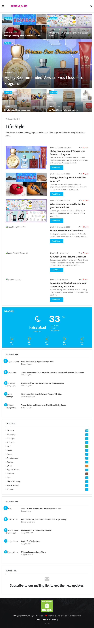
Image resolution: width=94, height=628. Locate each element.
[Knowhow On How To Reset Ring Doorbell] (12, 533)
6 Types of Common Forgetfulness (33, 552)
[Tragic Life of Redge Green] (12, 544)
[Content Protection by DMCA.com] (47, 612)
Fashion (7, 43)
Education (11, 442)
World (9, 466)
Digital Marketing (13, 482)
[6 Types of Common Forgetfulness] (12, 555)
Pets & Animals (13, 485)
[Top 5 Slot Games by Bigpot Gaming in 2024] (12, 364)
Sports (9, 454)
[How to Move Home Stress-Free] (24, 101)
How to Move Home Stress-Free (17, 110)
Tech (9, 446)
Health (9, 450)
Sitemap (55, 620)
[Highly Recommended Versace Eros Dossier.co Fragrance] (47, 63)
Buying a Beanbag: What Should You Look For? (22, 35)
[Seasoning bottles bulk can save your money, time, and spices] (26, 289)
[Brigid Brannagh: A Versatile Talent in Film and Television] (12, 397)
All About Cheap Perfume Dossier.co (63, 110)
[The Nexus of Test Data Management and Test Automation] (12, 386)
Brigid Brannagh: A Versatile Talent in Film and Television (41, 394)
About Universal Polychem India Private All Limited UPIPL (41, 508)
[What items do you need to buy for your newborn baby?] (69, 26)
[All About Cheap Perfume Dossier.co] (69, 101)
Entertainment (12, 458)
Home (9, 119)
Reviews (10, 431)
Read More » (57, 167)
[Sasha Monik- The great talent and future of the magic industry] (12, 522)
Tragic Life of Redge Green (30, 541)
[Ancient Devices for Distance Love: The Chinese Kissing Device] (12, 408)
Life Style (8, 18)
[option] (47, 63)
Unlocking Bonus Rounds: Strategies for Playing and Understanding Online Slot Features (52, 372)
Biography (11, 435)
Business (10, 474)
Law (8, 478)
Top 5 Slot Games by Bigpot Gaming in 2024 (37, 361)
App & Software (13, 470)
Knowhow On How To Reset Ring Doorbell (36, 530)
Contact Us (46, 620)
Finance (10, 489)
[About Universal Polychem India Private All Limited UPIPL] (12, 512)
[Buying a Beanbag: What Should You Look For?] (24, 26)
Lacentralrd (51, 616)
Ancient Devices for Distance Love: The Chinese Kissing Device (43, 405)
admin (54, 147)
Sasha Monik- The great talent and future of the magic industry (43, 519)
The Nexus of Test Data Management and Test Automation (42, 383)
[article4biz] (19, 6)
